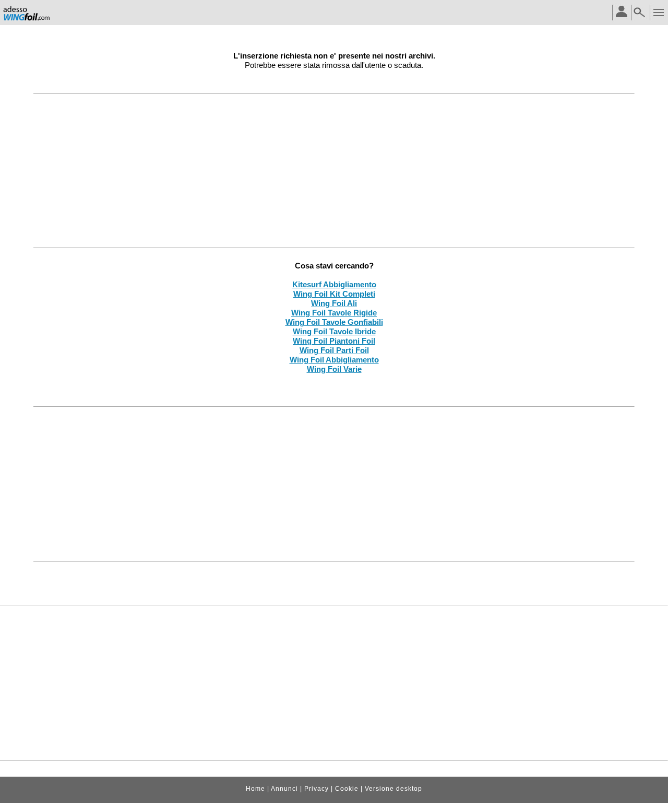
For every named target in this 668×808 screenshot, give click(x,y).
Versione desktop (393, 788)
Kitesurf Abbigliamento (334, 284)
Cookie (347, 788)
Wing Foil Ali (334, 303)
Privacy (316, 788)
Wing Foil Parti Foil (334, 350)
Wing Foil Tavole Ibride (334, 331)
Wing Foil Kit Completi (334, 293)
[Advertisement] (334, 170)
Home (255, 788)
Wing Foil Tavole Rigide (334, 312)
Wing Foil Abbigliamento (334, 359)
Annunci (284, 788)
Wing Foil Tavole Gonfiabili (334, 322)
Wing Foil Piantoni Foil (334, 340)
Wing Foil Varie (334, 369)
